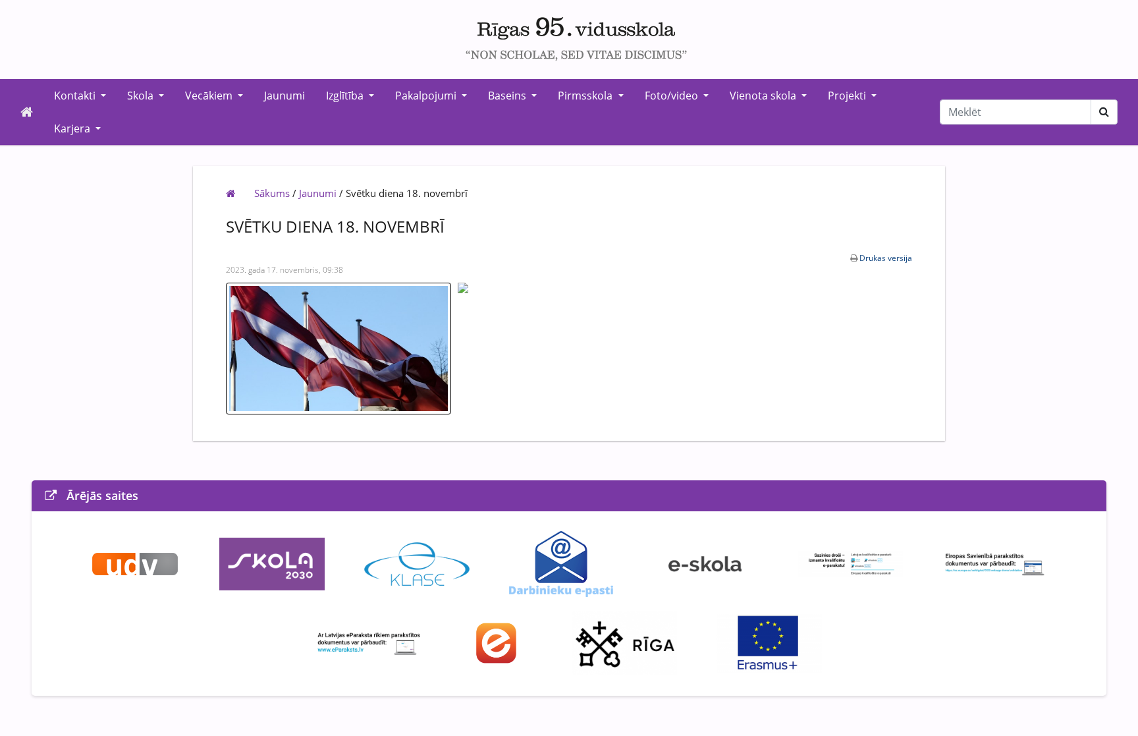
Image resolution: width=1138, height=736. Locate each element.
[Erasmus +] (769, 642)
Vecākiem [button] (210, 95)
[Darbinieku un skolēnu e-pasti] (561, 563)
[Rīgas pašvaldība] (624, 642)
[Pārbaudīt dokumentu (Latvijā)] (369, 642)
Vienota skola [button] (764, 95)
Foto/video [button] (673, 95)
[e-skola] (705, 563)
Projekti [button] (848, 95)
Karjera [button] (73, 128)
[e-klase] (417, 563)
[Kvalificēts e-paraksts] (850, 563)
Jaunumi (284, 95)
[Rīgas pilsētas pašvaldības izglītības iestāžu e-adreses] (497, 642)
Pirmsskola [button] (586, 95)
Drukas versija (885, 258)
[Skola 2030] (272, 563)
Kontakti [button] (76, 95)
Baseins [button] (508, 95)
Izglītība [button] (346, 95)
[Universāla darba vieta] (135, 563)
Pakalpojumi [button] (427, 95)
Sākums (272, 193)
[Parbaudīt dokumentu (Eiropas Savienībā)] (995, 563)
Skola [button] (141, 95)
